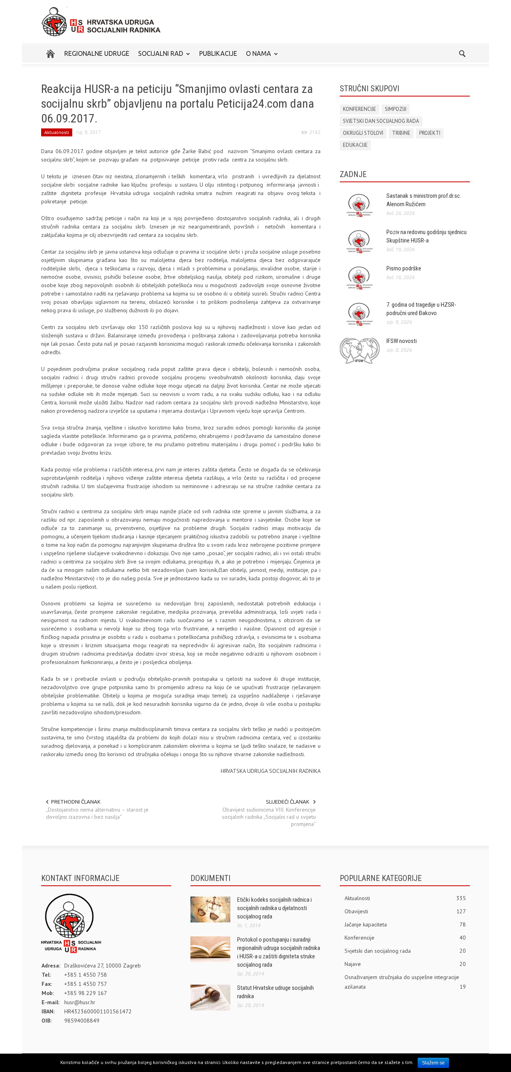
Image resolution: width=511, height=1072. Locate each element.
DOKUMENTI (210, 878)
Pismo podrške (403, 268)
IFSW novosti (401, 341)
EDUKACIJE (355, 145)
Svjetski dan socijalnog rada (405, 950)
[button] (462, 53)
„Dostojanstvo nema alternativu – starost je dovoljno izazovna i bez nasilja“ (97, 813)
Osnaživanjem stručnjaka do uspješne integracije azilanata (405, 981)
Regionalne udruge (96, 53)
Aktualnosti (56, 132)
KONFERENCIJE (359, 109)
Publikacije (218, 53)
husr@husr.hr (79, 1002)
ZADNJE (353, 174)
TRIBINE (401, 133)
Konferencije (405, 937)
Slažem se (433, 1063)
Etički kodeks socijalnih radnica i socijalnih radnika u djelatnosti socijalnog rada (274, 908)
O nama (256, 57)
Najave (405, 964)
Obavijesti (405, 911)
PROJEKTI (429, 133)
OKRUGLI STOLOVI (363, 133)
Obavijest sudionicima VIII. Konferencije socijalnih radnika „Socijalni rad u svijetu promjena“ (269, 817)
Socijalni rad (158, 57)
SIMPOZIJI (395, 109)
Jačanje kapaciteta (405, 924)
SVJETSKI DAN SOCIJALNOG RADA (381, 121)
